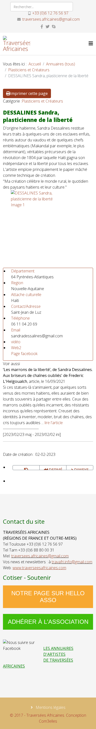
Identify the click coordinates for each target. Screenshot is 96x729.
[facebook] (42, 26)
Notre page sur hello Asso (48, 596)
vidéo (15, 341)
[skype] (53, 26)
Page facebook (24, 353)
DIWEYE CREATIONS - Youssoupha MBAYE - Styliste (81, 468)
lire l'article (54, 422)
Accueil (35, 64)
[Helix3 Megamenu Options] (91, 43)
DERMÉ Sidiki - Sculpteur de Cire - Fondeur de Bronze (53, 468)
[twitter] (47, 26)
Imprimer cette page (29, 93)
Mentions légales (50, 707)
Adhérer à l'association (48, 621)
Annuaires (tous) (60, 64)
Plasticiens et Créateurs (28, 70)
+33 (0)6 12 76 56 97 (50, 13)
